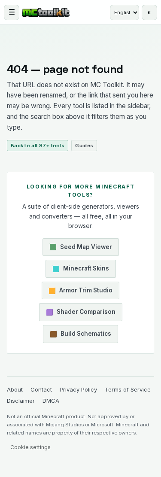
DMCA (51, 386)
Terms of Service (128, 374)
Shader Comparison (86, 297)
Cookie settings (30, 433)
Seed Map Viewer (86, 232)
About (15, 374)
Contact (41, 374)
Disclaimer (21, 386)
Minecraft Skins (86, 254)
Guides (84, 131)
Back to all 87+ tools (37, 131)
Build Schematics (86, 319)
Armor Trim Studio (85, 276)
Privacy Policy (78, 374)
